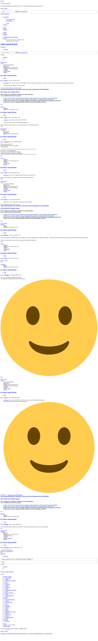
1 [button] (3, 58)
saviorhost (3, 531)
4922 (8, 132)
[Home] (2, 1)
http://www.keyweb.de (6, 153)
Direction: (23, 559)
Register (5, 34)
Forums (5, 24)
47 (7, 159)
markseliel (5, 83)
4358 (8, 66)
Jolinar (2, 63)
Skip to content (4, 8)
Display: (4, 559)
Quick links (6, 17)
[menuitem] (10, 19)
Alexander (5, 120)
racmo (2, 107)
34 (7, 108)
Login (4, 33)
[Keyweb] (49, 14)
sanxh (2, 158)
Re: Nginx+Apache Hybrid (8, 75)
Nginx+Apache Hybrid (9, 44)
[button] (5, 57)
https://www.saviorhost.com (7, 551)
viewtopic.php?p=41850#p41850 (15, 495)
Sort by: (13, 559)
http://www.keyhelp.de (17, 153)
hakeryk (2, 224)
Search (5, 32)
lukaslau (2, 513)
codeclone (3, 264)
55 (7, 533)
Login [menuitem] (4, 28)
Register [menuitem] (5, 29)
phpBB (8, 628)
